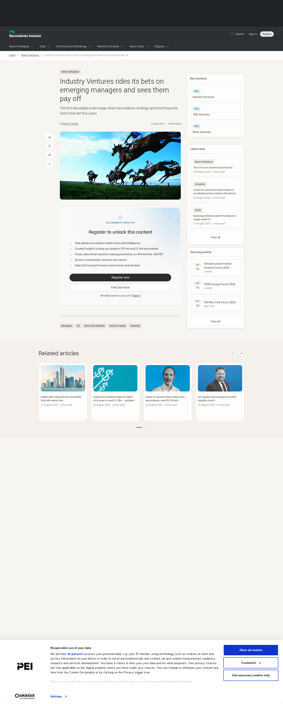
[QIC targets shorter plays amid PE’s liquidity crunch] (220, 392)
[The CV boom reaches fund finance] (215, 166)
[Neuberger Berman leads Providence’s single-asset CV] (215, 216)
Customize (248, 662)
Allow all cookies (250, 650)
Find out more (120, 287)
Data (43, 46)
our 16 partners (73, 654)
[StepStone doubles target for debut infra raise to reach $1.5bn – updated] (115, 392)
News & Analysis (19, 46)
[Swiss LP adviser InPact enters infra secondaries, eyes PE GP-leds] (168, 392)
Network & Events (108, 46)
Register (266, 34)
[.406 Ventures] (215, 111)
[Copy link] (50, 164)
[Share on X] (50, 146)
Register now (120, 277)
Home (12, 55)
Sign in (253, 34)
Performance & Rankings (71, 46)
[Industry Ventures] (215, 94)
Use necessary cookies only (251, 675)
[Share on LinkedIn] (50, 137)
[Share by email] (50, 155)
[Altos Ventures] (215, 129)
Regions (160, 46)
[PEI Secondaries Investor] (25, 34)
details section (181, 681)
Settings (56, 696)
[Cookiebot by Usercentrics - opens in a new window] (25, 696)
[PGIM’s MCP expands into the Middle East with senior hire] (63, 392)
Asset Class (137, 46)
